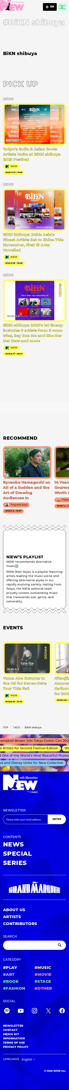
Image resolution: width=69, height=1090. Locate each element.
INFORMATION (14, 1038)
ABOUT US (14, 910)
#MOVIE (43, 975)
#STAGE (42, 982)
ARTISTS (12, 917)
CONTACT (10, 1030)
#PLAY (10, 968)
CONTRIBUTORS (20, 924)
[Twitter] (48, 1011)
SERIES (15, 863)
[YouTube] (21, 1011)
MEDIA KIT (11, 1034)
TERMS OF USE (14, 1042)
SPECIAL (17, 854)
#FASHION (14, 989)
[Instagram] (34, 1011)
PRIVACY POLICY (16, 1047)
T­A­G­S (16, 728)
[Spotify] (7, 1011)
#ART (9, 975)
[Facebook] (62, 1011)
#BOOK (11, 982)
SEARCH (10, 936)
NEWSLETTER (14, 810)
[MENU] (62, 7)
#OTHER (43, 989)
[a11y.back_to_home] (12, 6)
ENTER (57, 819)
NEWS (13, 845)
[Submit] (60, 945)
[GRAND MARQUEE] (34, 887)
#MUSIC (42, 968)
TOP (5, 728)
